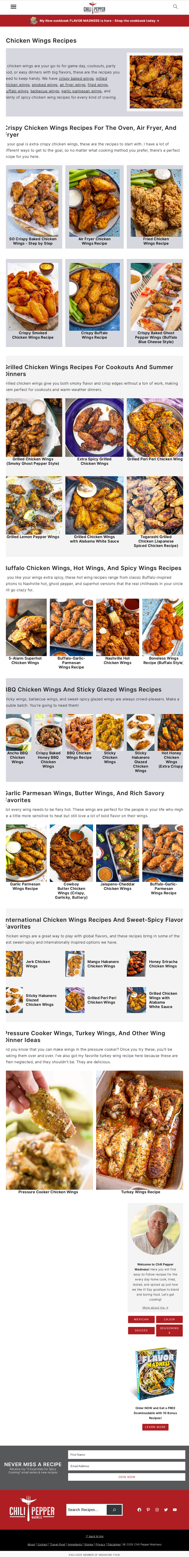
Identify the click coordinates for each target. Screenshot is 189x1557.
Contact (42, 1544)
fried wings (98, 85)
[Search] (114, 1510)
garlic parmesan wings (81, 91)
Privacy (100, 1544)
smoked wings (45, 85)
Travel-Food (57, 1544)
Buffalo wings (16, 91)
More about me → (155, 1307)
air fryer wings (73, 85)
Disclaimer (114, 1544)
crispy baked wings (76, 78)
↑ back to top (94, 1536)
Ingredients (75, 1544)
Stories (88, 1544)
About (31, 1544)
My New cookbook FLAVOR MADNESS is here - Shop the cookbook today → (99, 21)
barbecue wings (44, 91)
